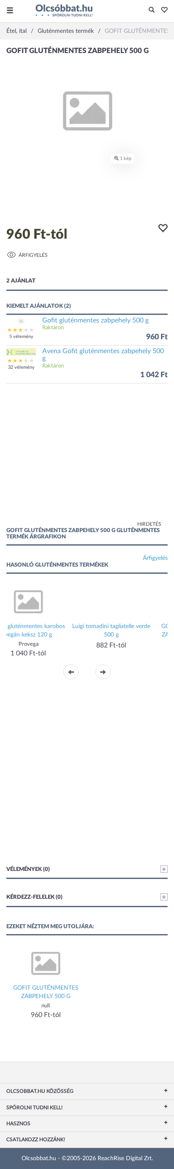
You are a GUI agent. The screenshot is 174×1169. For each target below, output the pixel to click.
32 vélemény (21, 367)
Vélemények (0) (28, 869)
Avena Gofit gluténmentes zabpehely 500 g (103, 355)
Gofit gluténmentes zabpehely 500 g (95, 320)
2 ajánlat (20, 281)
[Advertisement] (87, 459)
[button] (162, 10)
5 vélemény (21, 336)
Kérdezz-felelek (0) (34, 897)
